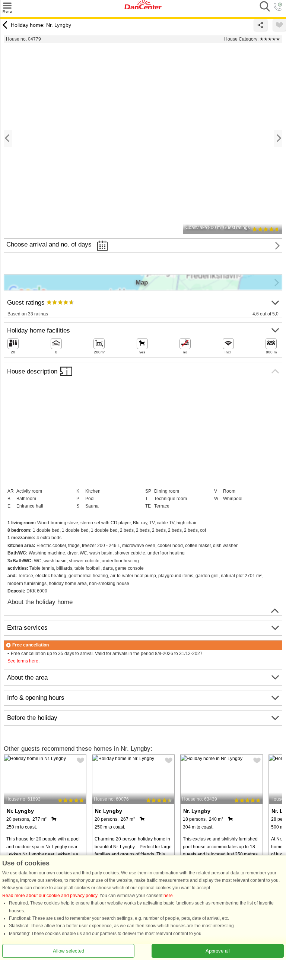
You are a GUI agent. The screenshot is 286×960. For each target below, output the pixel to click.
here (168, 895)
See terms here (22, 661)
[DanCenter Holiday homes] (143, 7)
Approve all (218, 951)
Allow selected (68, 951)
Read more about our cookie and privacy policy (49, 895)
